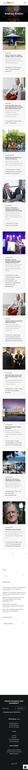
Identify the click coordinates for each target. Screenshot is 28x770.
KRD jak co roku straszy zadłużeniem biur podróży (13, 480)
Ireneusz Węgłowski (10, 442)
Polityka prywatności (14, 739)
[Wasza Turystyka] (8, 2)
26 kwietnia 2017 (9, 491)
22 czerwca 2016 (10, 542)
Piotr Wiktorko (8, 173)
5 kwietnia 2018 (9, 388)
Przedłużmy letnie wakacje (13, 529)
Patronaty (14, 737)
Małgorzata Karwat (10, 171)
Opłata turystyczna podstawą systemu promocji (14, 321)
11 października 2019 (10, 169)
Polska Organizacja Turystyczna (13, 277)
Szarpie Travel (8, 71)
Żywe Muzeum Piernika (10, 284)
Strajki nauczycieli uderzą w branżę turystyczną (13, 158)
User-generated (17, 67)
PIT (10, 225)
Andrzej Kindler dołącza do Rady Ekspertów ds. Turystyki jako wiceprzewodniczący (14, 107)
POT (6, 390)
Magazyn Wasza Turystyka (14, 750)
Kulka (18, 69)
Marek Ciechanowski (9, 495)
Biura (16, 491)
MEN (20, 544)
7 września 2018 (9, 223)
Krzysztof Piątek (14, 544)
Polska (6, 123)
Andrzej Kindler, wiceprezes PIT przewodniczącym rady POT (13, 376)
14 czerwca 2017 (10, 441)
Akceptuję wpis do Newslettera (12, 712)
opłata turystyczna (18, 340)
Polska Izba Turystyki (9, 338)
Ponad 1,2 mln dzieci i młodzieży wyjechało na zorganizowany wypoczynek (13, 209)
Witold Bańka (8, 392)
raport (7, 225)
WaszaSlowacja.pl (14, 753)
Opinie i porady (17, 335)
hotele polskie (8, 444)
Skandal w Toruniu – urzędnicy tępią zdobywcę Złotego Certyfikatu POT (13, 261)
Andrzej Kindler (13, 69)
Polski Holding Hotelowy (17, 444)
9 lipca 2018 (9, 335)
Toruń (15, 280)
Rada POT (10, 390)
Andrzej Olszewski (16, 173)
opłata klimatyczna (9, 340)
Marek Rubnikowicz (9, 286)
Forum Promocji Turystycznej (14, 751)
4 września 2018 (9, 275)
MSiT (21, 388)
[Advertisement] (14, 643)
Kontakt (14, 735)
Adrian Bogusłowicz (16, 546)
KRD (15, 495)
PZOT (7, 544)
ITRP (6, 493)
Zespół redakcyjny (14, 741)
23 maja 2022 (9, 67)
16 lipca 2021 (9, 121)
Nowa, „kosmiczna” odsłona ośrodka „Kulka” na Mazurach (13, 55)
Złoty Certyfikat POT (9, 280)
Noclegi (6, 69)
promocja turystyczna (10, 279)
